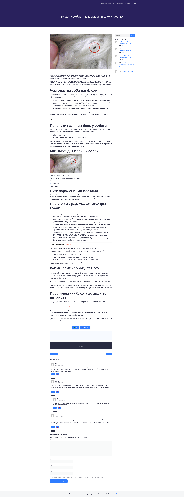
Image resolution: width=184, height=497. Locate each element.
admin (51, 71)
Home (134, 3)
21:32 (63, 71)
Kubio (115, 494)
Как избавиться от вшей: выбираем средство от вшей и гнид (127, 64)
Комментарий (54, 440)
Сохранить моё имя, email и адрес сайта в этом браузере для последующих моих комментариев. (77, 477)
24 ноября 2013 (57, 71)
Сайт (51, 471)
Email (52, 465)
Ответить (53, 378)
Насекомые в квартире (123, 3)
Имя (51, 459)
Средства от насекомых (107, 3)
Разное (80, 337)
